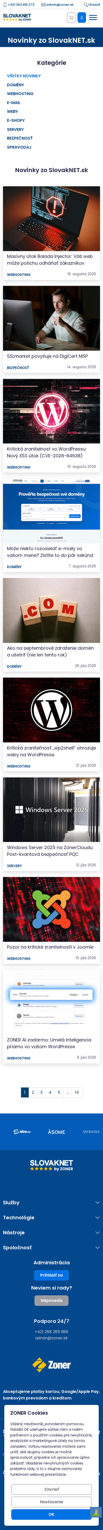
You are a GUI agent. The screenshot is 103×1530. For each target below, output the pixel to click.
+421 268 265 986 (51, 1332)
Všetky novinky (24, 76)
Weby (12, 111)
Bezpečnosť (20, 138)
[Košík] (71, 17)
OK (51, 1514)
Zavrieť (51, 1489)
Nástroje (14, 1232)
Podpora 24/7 (51, 1321)
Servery (15, 129)
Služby (11, 1202)
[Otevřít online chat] (96, 1512)
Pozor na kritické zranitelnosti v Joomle (50, 947)
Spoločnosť (17, 1247)
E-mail (13, 103)
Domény (15, 85)
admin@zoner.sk (60, 5)
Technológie (18, 1217)
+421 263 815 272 (20, 5)
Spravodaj (19, 147)
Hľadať (94, 5)
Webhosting (20, 94)
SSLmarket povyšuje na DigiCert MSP (47, 356)
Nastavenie (51, 1502)
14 (77, 1092)
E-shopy (16, 120)
